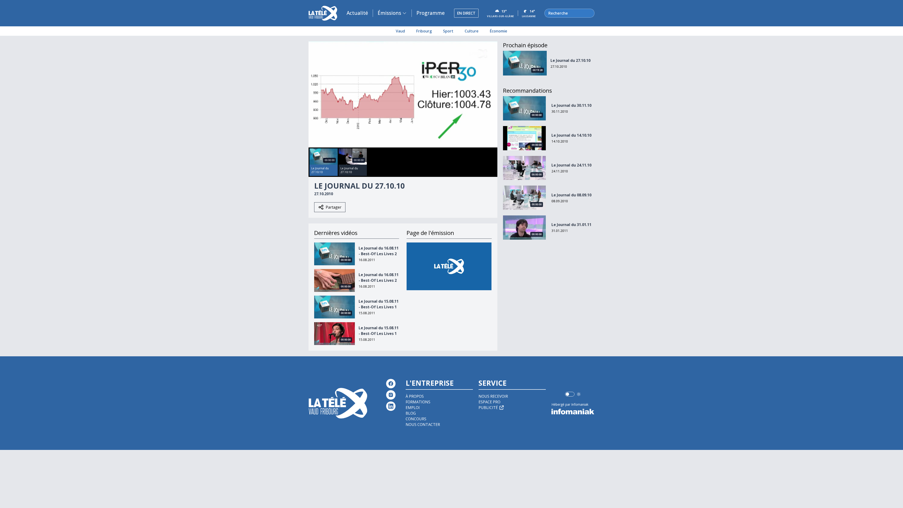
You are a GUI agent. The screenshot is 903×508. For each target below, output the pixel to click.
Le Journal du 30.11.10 (571, 105)
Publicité (488, 407)
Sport (448, 31)
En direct (466, 13)
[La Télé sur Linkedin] (391, 406)
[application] (403, 94)
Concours (416, 418)
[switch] (569, 394)
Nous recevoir (493, 396)
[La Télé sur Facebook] (391, 383)
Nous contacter (423, 424)
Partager (333, 207)
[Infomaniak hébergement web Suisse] (572, 411)
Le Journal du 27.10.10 (570, 60)
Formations (418, 402)
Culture (472, 31)
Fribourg (424, 31)
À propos (415, 396)
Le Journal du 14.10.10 (571, 135)
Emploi (413, 407)
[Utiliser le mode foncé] (578, 394)
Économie (498, 31)
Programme (430, 13)
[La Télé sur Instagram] (391, 395)
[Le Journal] (449, 266)
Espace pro (489, 402)
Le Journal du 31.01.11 (571, 224)
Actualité (357, 13)
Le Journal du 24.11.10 (571, 165)
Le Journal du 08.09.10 (571, 195)
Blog (411, 413)
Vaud (400, 31)
